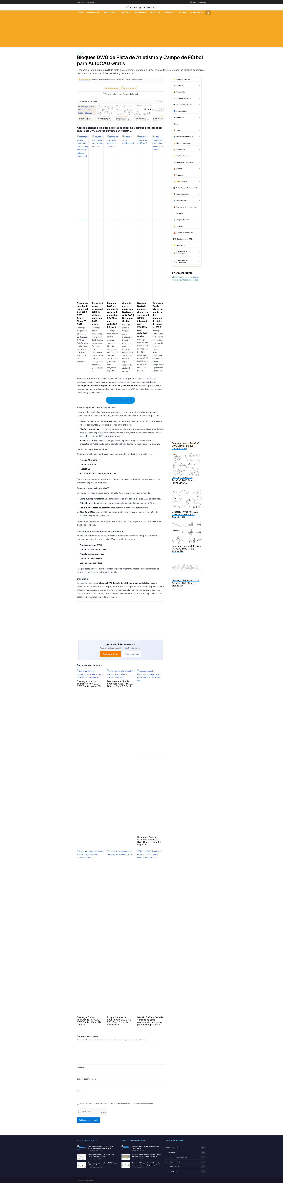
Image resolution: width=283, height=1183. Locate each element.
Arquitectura (110, 13)
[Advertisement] (141, 31)
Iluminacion (170, 1152)
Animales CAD (171, 1171)
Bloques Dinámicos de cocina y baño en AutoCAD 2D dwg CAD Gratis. (146, 1156)
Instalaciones (93, 13)
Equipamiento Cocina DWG (176, 1157)
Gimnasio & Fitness (129, 88)
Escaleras (178, 213)
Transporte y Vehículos (183, 162)
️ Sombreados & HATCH (183, 239)
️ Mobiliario (178, 118)
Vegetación (179, 92)
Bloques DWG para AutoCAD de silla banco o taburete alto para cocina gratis (146, 1164)
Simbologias (196, 13)
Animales (182, 13)
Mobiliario (125, 13)
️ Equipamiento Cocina (182, 105)
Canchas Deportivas (112, 88)
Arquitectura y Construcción (180, 253)
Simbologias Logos (181, 156)
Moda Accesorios (172, 1148)
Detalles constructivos (183, 233)
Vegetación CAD (172, 1167)
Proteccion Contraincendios (185, 207)
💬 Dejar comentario (131, 654)
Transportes (140, 13)
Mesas (175, 124)
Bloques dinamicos (181, 79)
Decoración (179, 149)
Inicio (81, 13)
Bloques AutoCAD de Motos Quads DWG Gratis (145, 1147)
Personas (169, 13)
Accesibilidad (180, 111)
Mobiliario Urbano (181, 194)
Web (79, 1091)
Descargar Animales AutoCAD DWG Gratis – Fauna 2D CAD (101, 1156)
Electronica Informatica (183, 137)
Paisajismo (155, 13)
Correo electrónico (87, 1079)
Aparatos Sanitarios (182, 98)
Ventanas (178, 175)
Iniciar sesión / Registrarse (197, 2)
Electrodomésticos (181, 143)
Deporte (80, 53)
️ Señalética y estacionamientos (185, 188)
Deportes (178, 226)
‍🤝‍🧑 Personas (180, 181)
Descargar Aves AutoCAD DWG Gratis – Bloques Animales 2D (102, 1164)
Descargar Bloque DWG (120, 400)
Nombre (81, 1067)
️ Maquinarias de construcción (180, 261)
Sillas (176, 130)
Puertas (177, 169)
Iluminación (179, 245)
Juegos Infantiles (181, 220)
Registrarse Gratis (110, 654)
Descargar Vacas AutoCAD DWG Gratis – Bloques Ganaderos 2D (100, 1147)
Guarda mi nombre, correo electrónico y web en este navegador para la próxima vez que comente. (116, 1103)
